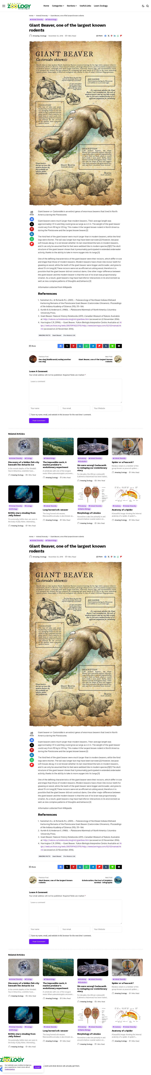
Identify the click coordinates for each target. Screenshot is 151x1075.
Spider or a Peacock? (123, 462)
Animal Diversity (42, 15)
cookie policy (10, 1069)
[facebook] (2, 1069)
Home (31, 15)
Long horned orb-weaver (55, 509)
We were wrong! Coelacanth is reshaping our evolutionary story (92, 468)
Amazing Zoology (39, 36)
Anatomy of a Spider (122, 509)
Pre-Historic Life (69, 335)
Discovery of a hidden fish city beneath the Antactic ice (23, 463)
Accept (37, 1067)
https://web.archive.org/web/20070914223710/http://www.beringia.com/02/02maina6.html (81, 325)
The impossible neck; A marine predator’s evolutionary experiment (55, 464)
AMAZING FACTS (44, 335)
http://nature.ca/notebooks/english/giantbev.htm (66, 319)
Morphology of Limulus (89, 513)
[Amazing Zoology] (19, 6)
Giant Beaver (56, 335)
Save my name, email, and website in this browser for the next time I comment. (61, 415)
